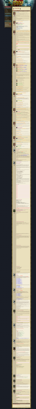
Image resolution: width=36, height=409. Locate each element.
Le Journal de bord (8, 12)
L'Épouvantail (14, 323)
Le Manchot (14, 309)
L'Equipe (6, 18)
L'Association (7, 16)
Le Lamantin (14, 50)
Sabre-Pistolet (20, 26)
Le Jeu (6, 9)
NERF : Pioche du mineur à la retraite (19, 28)
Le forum (13, 404)
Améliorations (15, 404)
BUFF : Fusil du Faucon (18, 29)
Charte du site (7, 17)
